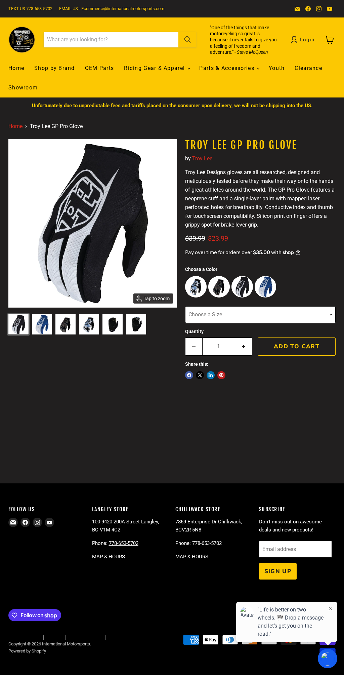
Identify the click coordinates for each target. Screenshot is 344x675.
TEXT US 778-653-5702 (30, 8)
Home (16, 68)
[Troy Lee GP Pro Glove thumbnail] (18, 324)
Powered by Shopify (27, 650)
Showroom (23, 87)
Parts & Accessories (227, 68)
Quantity (194, 331)
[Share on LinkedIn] (211, 375)
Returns (54, 636)
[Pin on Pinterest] (221, 375)
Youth (277, 68)
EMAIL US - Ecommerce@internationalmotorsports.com (111, 8)
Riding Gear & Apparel (155, 68)
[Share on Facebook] (189, 375)
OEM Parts (99, 68)
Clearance (308, 68)
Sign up (278, 571)
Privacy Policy (122, 636)
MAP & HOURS (108, 557)
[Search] (187, 39)
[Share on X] (200, 375)
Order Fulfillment (24, 636)
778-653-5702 (123, 543)
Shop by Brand (54, 68)
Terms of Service (85, 636)
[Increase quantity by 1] (243, 347)
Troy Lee (202, 158)
